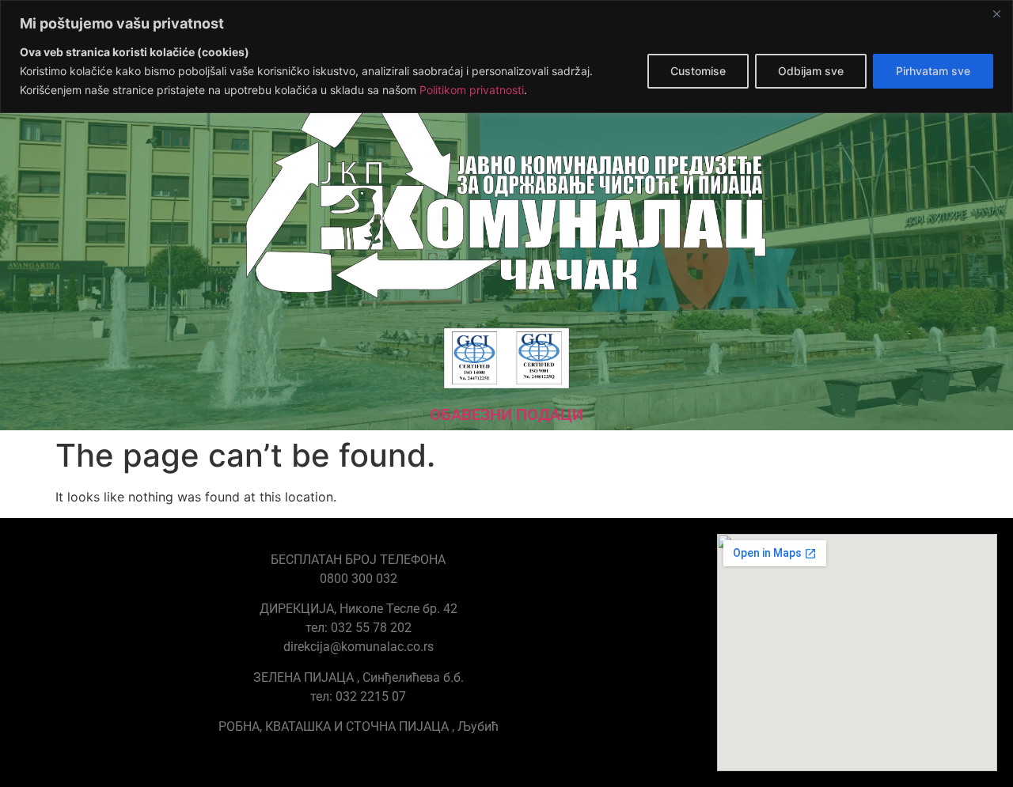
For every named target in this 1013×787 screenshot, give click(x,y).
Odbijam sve (811, 71)
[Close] (996, 13)
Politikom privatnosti (471, 89)
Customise (698, 71)
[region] (506, 56)
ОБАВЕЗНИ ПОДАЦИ (506, 414)
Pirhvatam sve (933, 71)
